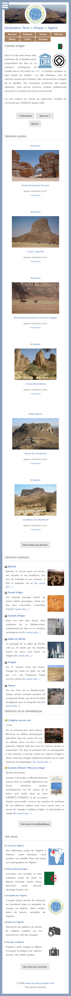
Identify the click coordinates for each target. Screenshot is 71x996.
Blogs (12, 39)
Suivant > (45, 116)
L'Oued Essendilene (35, 383)
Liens (27, 39)
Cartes (43, 34)
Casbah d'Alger (16, 615)
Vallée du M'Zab (16, 639)
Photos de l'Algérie (15, 922)
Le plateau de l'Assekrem (35, 519)
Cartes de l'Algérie (15, 845)
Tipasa (11, 685)
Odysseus (36, 195)
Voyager (43, 39)
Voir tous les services (35, 966)
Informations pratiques (17, 869)
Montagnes (36, 414)
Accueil (12, 34)
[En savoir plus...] (20, 609)
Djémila (12, 566)
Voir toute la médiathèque (35, 824)
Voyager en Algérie (15, 942)
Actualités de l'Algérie (16, 895)
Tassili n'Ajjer (15, 592)
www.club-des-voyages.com (39, 983)
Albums (58, 34)
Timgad (12, 662)
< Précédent (25, 116)
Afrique (38, 28)
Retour (35, 123)
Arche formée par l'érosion (35, 185)
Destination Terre (17, 28)
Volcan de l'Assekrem (35, 453)
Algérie (53, 28)
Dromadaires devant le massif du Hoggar (35, 317)
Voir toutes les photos (35, 545)
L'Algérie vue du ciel (19, 720)
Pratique (27, 34)
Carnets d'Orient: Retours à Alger (26, 767)
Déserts (36, 145)
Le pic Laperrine (35, 251)
